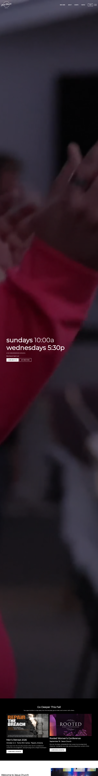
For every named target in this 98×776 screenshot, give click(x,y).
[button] (95, 5)
